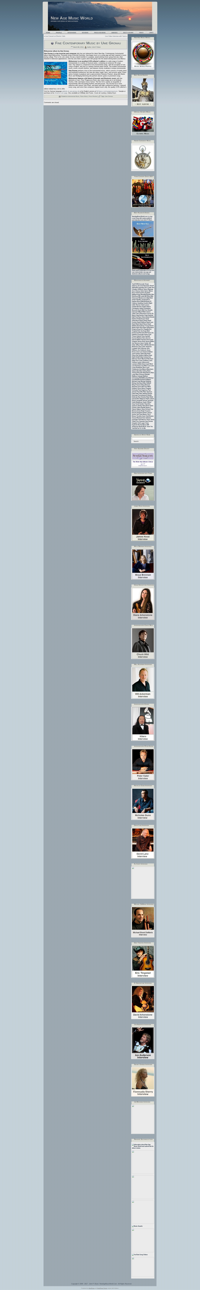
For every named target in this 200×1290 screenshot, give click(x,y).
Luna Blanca (142, 369)
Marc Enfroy (143, 371)
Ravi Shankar (142, 397)
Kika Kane (150, 359)
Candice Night (148, 303)
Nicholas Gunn (136, 386)
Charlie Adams (146, 306)
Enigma (134, 329)
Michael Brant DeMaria (144, 379)
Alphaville (135, 287)
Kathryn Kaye (148, 355)
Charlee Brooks (136, 306)
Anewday (141, 287)
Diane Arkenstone (148, 327)
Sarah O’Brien (147, 402)
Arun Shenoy (136, 291)
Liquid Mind (149, 364)
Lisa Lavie (151, 366)
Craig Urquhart (148, 315)
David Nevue (143, 324)
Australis (147, 293)
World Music (142, 426)
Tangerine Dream (142, 412)
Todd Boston (150, 416)
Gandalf (147, 336)
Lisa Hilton (144, 366)
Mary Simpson (140, 374)
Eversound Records (138, 333)
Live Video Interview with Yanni (115, 36)
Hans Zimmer (146, 338)
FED (145, 333)
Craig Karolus (140, 315)
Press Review (93, 96)
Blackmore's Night (144, 298)
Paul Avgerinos (143, 390)
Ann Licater (147, 287)
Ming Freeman (136, 385)
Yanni (148, 426)
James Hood (141, 341)
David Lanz (149, 322)
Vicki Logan (141, 423)
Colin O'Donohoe (141, 313)
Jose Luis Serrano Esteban (144, 352)
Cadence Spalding (137, 303)
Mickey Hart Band (137, 383)
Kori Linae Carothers (142, 360)
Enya (138, 329)
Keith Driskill (136, 357)
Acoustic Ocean (144, 284)
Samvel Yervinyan (147, 400)
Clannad (134, 312)
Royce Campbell (137, 400)
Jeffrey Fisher (140, 345)
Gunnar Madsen (137, 338)
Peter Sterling (143, 393)
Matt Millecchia (143, 378)
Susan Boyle (141, 411)
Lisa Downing (136, 366)
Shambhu (147, 404)
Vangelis (134, 423)
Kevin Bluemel (142, 359)
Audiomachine (139, 293)
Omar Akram (141, 388)
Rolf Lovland (150, 399)
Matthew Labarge (137, 376)
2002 (137, 284)
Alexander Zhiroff (148, 286)
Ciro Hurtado (148, 310)
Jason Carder (144, 343)
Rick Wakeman (141, 399)
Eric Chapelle (145, 329)
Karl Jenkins (140, 355)
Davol (138, 326)
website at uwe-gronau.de (70, 91)
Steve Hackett (141, 407)
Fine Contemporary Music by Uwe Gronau (88, 43)
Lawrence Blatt (136, 364)
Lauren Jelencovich (143, 362)
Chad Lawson (145, 305)
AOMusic (140, 289)
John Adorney (142, 348)
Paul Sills (139, 392)
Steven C (148, 407)
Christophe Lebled (137, 308)
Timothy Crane (140, 416)
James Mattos (150, 341)
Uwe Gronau (109, 96)
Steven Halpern (136, 409)
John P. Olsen (96, 47)
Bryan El (148, 301)
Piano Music (84, 96)
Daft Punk (135, 317)
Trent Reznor (142, 419)
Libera (143, 364)
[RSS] (45, 1284)
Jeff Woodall (148, 345)
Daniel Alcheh (150, 317)
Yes (151, 426)
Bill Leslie (141, 296)
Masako (147, 374)
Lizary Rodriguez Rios (138, 367)
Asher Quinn (144, 291)
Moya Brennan (145, 385)
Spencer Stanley (137, 406)
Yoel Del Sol (135, 428)
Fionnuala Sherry (143, 334)
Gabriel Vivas (141, 336)
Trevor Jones (150, 419)
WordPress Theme (102, 1288)
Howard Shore (145, 339)
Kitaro (134, 360)
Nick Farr (144, 386)
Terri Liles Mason (141, 414)
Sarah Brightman (137, 402)
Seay (133, 404)
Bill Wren (147, 296)
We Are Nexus (142, 425)
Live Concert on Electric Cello (55, 36)
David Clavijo (143, 320)
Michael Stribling (146, 381)
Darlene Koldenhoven (138, 319)
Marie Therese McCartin (141, 372)
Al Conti (140, 286)
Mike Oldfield (147, 383)
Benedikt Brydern (146, 294)
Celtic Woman (136, 305)
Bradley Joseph (141, 300)
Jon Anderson (142, 350)
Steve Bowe (145, 406)
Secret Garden (139, 404)
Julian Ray (143, 353)
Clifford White (141, 312)
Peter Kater (135, 393)
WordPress (91, 1288)
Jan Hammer (136, 343)
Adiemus (135, 286)
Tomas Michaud (137, 418)
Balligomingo (136, 294)
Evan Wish (146, 331)
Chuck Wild (140, 310)
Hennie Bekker (136, 339)
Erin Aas (140, 331)
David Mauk (135, 324)
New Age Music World (72, 18)
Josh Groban (136, 353)
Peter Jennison (147, 392)
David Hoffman (141, 322)
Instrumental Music (73, 96)
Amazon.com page (61, 93)
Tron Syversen (140, 421)
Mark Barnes (147, 373)
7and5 (134, 284)
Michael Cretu (136, 381)
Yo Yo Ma (142, 428)
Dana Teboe (141, 317)
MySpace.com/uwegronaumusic (107, 91)
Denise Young (144, 326)
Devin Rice (139, 327)
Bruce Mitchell (141, 301)
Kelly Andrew (144, 357)
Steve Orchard (146, 409)
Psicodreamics (142, 395)
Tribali (134, 421)
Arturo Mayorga (148, 289)
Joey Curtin (141, 346)
